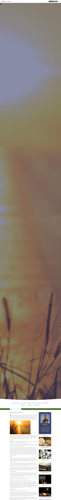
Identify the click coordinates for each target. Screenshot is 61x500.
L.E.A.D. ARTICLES (29, 405)
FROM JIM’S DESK (37, 405)
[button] (1, 4)
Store (56, 1)
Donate (51, 1)
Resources (22, 405)
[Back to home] (6, 1)
